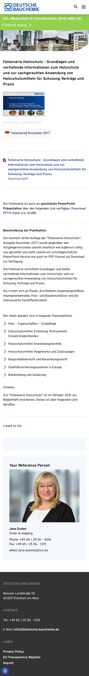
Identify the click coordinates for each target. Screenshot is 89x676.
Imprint (8, 663)
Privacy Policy (13, 652)
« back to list (12, 426)
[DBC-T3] (21, 7)
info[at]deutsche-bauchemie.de (36, 630)
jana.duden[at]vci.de (33, 551)
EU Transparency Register (22, 657)
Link (75, 400)
